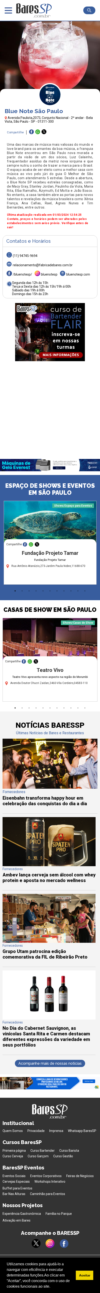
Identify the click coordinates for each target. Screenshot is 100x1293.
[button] (52, 1287)
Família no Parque (59, 1214)
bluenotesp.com (78, 274)
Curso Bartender (42, 1150)
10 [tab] (78, 591)
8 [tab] (64, 591)
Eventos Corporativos (46, 1176)
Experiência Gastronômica (22, 1214)
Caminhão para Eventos (47, 1194)
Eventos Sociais (14, 1176)
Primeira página (14, 1150)
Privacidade (36, 1131)
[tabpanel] (50, 544)
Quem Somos (13, 1131)
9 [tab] (71, 591)
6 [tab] (50, 591)
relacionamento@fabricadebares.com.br (43, 265)
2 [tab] (22, 591)
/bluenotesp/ (22, 274)
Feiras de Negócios (80, 1176)
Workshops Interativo (49, 1181)
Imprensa (56, 1131)
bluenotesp (49, 274)
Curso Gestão (63, 1156)
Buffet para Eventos (17, 1188)
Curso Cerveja (13, 1156)
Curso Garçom (38, 1156)
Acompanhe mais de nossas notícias (50, 1063)
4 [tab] (36, 591)
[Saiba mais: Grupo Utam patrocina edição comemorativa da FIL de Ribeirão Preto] (49, 941)
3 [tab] (29, 591)
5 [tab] (43, 591)
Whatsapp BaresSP (82, 1131)
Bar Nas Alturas (14, 1194)
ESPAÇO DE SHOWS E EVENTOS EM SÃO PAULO (50, 489)
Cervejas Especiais (16, 1181)
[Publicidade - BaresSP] (50, 332)
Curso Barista (69, 1150)
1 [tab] (15, 591)
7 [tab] (57, 591)
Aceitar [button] (84, 1275)
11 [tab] (85, 591)
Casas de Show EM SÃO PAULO (50, 609)
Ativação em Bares (16, 1220)
